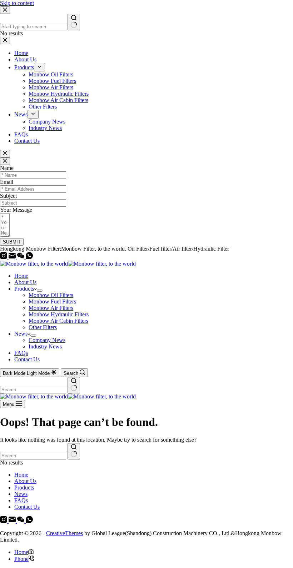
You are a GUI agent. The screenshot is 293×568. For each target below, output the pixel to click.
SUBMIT (12, 242)
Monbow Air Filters (51, 308)
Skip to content (17, 3)
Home (21, 276)
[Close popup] (5, 153)
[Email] (13, 257)
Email (6, 182)
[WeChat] (21, 257)
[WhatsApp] (29, 257)
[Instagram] (4, 257)
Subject (8, 196)
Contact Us (27, 359)
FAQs (21, 353)
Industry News (45, 346)
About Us (25, 282)
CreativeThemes (64, 533)
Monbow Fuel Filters (52, 301)
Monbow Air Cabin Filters (58, 321)
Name (7, 168)
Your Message (16, 210)
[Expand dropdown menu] (40, 291)
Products (24, 289)
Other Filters (43, 327)
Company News (47, 340)
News (21, 334)
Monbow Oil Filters (51, 295)
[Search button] (74, 385)
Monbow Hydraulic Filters (59, 314)
